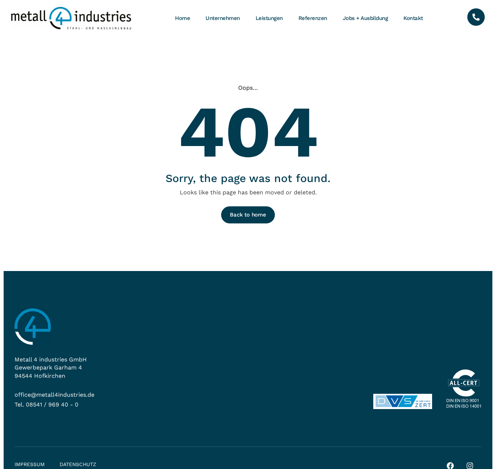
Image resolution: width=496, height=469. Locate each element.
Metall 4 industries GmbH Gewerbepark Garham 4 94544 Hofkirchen (51, 367)
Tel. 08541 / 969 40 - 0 (46, 404)
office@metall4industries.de (54, 394)
